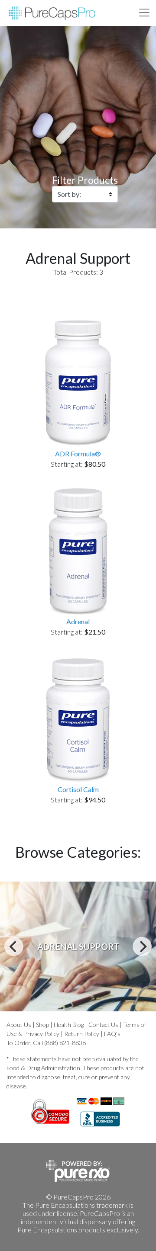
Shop (42, 1024)
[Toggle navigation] (144, 12)
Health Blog (69, 1024)
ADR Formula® (78, 453)
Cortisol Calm (78, 789)
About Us (18, 1024)
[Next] (142, 946)
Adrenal (78, 621)
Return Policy (81, 1033)
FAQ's (112, 1033)
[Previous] (13, 946)
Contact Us (103, 1024)
